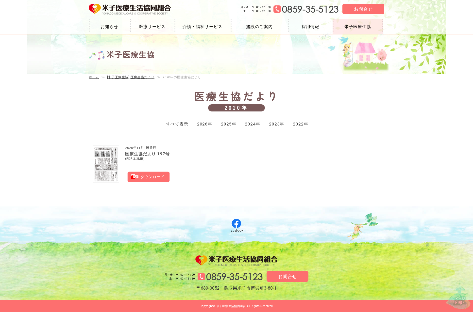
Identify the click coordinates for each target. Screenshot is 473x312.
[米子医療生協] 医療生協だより (130, 77)
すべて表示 (177, 124)
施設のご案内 (259, 26)
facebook (236, 230)
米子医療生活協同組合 (130, 9)
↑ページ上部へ (458, 297)
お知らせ (109, 26)
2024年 (252, 124)
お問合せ (363, 9)
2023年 (276, 124)
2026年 (204, 124)
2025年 (228, 124)
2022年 (300, 124)
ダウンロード (152, 177)
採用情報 (310, 26)
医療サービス (152, 26)
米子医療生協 (357, 26)
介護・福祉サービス (202, 26)
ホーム (94, 77)
